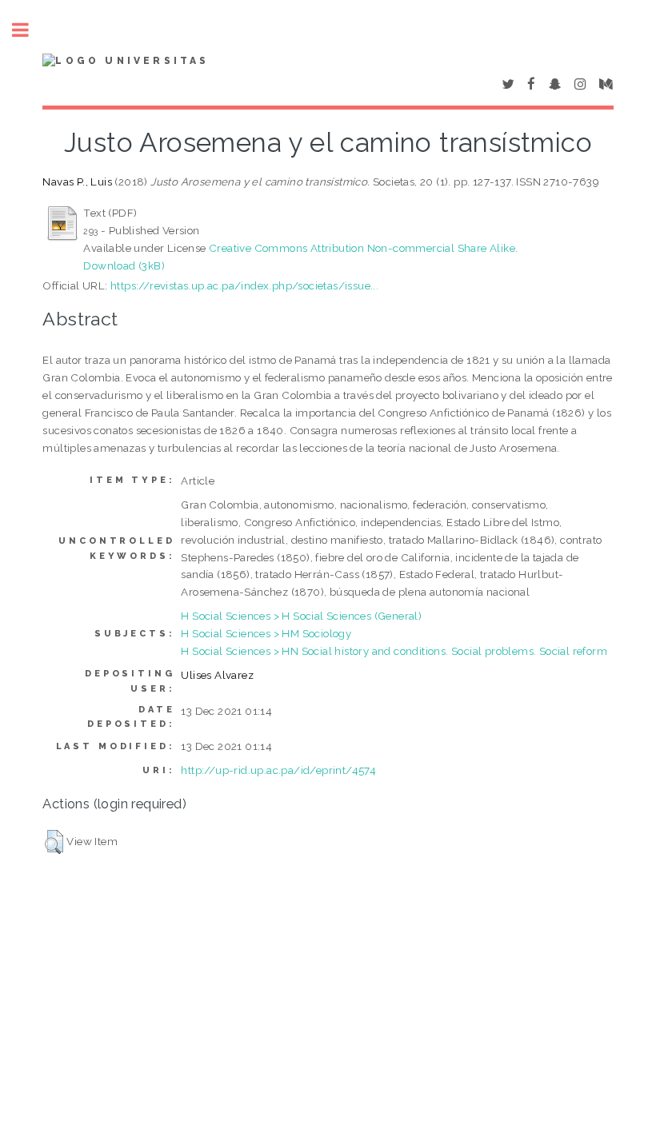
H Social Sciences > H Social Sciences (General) (301, 615)
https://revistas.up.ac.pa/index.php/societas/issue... (244, 285)
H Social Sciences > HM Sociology (266, 633)
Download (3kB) (124, 265)
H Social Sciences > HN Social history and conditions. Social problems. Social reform (394, 650)
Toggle (29, 30)
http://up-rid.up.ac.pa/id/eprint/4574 (278, 770)
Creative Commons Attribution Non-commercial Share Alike (362, 247)
